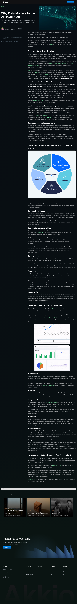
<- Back (2, 6)
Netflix (46, 74)
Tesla (29, 70)
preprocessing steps (51, 402)
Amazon (37, 72)
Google (38, 115)
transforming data (56, 465)
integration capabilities (48, 385)
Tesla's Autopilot (53, 63)
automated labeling (49, 395)
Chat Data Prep (48, 318)
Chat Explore (57, 318)
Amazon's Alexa (62, 63)
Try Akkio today (31, 479)
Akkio (51, 44)
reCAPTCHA (50, 117)
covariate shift (39, 232)
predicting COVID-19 (38, 100)
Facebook (44, 115)
